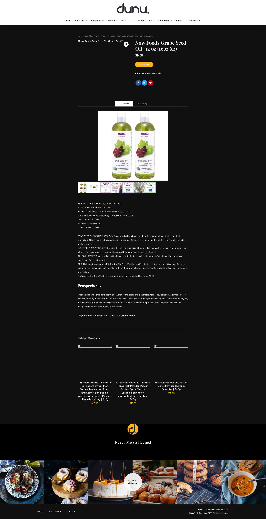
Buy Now (144, 64)
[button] (126, 44)
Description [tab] (124, 104)
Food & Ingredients (91, 36)
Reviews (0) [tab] (142, 104)
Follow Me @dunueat (133, 482)
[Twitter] (144, 83)
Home (80, 36)
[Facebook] (138, 83)
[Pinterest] (150, 83)
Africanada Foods (108, 36)
